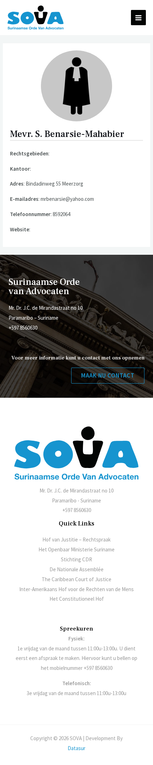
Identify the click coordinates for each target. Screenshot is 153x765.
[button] (107, 376)
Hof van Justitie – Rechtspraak (76, 539)
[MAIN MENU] (138, 17)
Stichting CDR (76, 559)
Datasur (76, 748)
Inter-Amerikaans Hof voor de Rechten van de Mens (76, 589)
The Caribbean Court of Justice (76, 579)
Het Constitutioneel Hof (76, 598)
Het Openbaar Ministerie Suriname (76, 549)
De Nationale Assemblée (76, 569)
